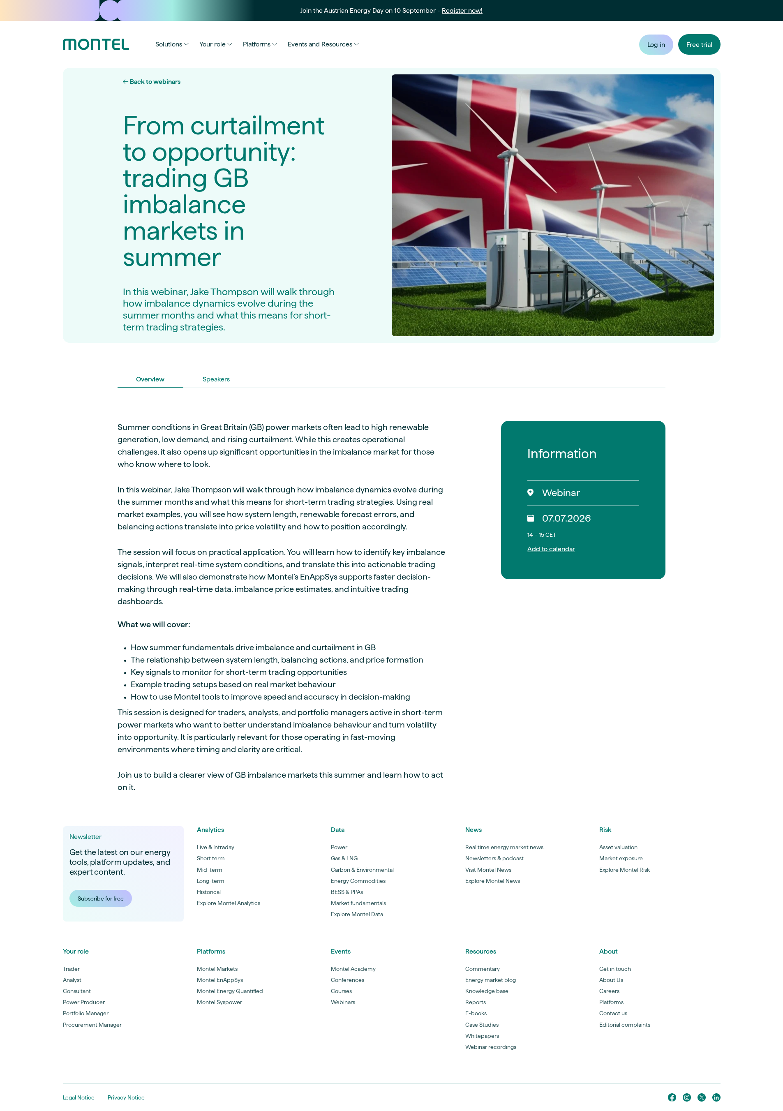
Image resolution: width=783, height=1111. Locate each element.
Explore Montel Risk (624, 869)
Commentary (482, 968)
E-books (476, 1013)
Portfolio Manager (86, 1013)
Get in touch (615, 968)
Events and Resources (320, 44)
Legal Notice (79, 1097)
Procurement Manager (92, 1024)
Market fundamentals (358, 903)
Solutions (168, 44)
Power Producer (84, 1002)
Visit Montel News (488, 869)
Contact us (613, 1013)
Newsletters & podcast (494, 858)
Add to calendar (551, 548)
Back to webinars (154, 81)
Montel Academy (353, 968)
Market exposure (621, 858)
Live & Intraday (215, 847)
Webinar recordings (490, 1047)
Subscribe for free (101, 898)
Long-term (210, 881)
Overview (150, 379)
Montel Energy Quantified (230, 991)
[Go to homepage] (96, 44)
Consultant (77, 991)
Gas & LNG (344, 858)
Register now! (462, 10)
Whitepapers (482, 1035)
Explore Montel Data (357, 914)
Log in (656, 44)
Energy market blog (490, 980)
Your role (212, 44)
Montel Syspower (219, 1002)
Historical (209, 892)
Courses (341, 991)
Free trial (699, 44)
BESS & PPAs (347, 892)
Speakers (216, 379)
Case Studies (482, 1024)
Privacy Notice (126, 1097)
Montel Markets (217, 968)
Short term (211, 858)
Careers (609, 991)
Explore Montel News (492, 881)
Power (339, 847)
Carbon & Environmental (362, 869)
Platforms (256, 44)
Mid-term (209, 869)
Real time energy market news (504, 847)
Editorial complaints (624, 1024)
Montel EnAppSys (220, 980)
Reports (475, 1002)
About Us (611, 980)
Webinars (343, 1002)
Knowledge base (486, 991)
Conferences (347, 980)
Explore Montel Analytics (228, 903)
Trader (71, 968)
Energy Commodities (358, 881)
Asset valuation (618, 847)
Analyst (72, 980)
